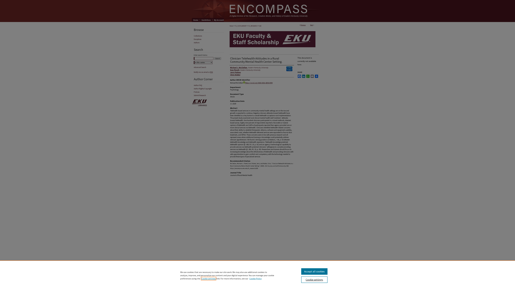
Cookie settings (208, 278)
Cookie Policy (255, 278)
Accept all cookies (314, 271)
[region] (257, 275)
